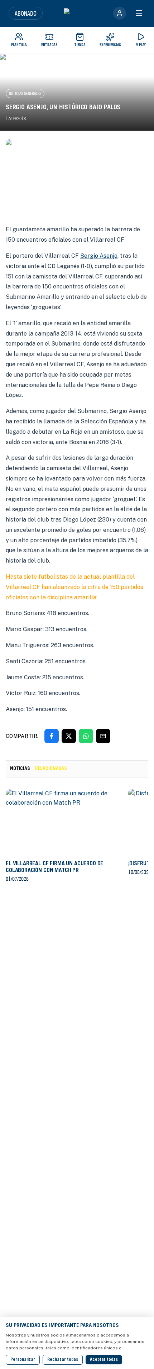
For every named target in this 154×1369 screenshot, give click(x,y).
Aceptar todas (104, 1360)
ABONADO (26, 13)
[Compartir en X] (69, 736)
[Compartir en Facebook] (51, 736)
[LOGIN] (119, 13)
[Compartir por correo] (103, 736)
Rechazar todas (62, 1360)
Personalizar (22, 1360)
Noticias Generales (25, 93)
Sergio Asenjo (98, 255)
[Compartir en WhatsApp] (86, 736)
